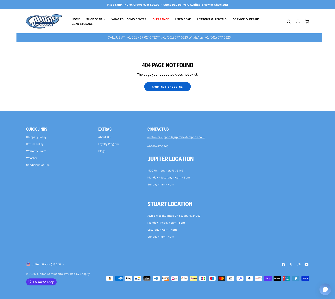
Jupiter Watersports (50, 274)
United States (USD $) (46, 264)
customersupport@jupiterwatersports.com (176, 137)
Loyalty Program (108, 144)
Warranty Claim (36, 151)
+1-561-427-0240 (157, 146)
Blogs (101, 151)
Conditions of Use (38, 165)
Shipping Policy (36, 137)
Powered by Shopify (77, 274)
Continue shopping (167, 86)
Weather (31, 158)
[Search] (289, 21)
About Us (104, 137)
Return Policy (34, 144)
